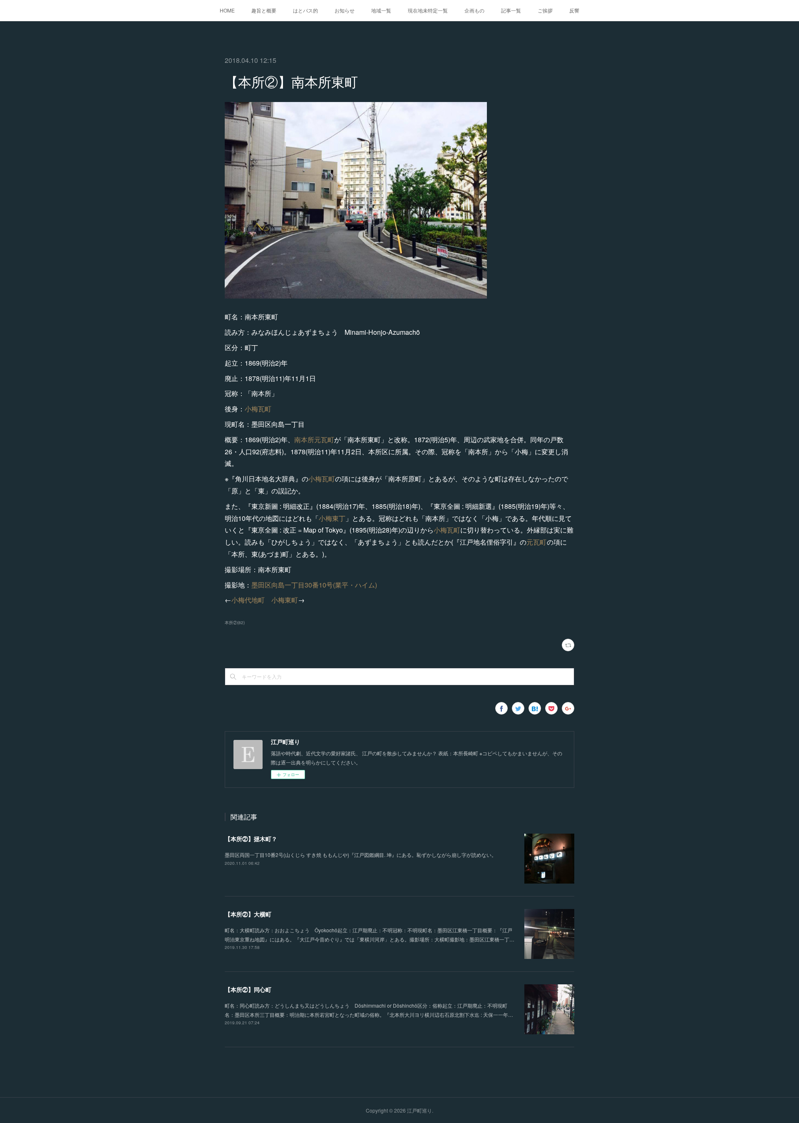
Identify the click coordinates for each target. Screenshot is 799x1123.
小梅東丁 (332, 518)
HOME (227, 10)
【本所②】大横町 (248, 914)
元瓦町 (536, 542)
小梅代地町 (248, 600)
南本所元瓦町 (314, 439)
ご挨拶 (545, 10)
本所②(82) (235, 622)
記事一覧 (511, 10)
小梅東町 (284, 600)
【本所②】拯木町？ (251, 838)
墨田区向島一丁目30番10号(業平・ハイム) (314, 585)
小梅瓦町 (258, 408)
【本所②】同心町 (248, 989)
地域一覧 (381, 10)
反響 (574, 10)
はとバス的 (305, 10)
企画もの (474, 10)
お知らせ (345, 10)
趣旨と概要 (263, 10)
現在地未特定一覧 (428, 10)
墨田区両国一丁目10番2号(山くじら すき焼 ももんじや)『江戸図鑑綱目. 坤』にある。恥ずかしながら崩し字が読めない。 (360, 854)
